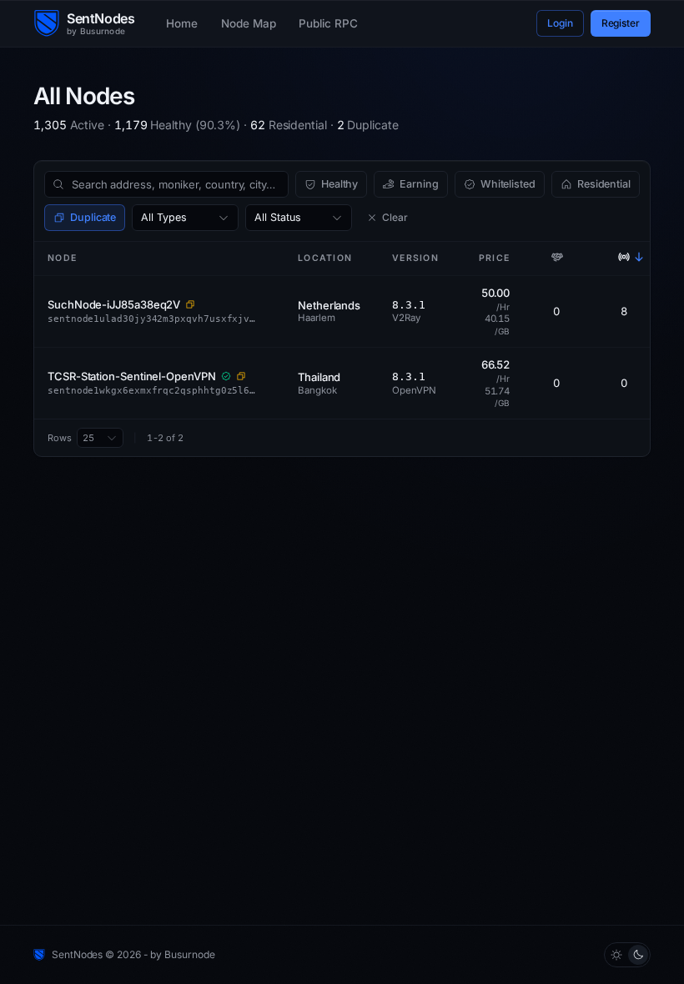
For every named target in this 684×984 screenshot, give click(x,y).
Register (620, 23)
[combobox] (185, 217)
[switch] (627, 954)
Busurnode (189, 954)
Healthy (339, 184)
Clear (395, 217)
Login (560, 23)
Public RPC (328, 23)
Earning (419, 184)
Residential (604, 184)
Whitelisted (508, 184)
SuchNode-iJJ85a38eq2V (114, 304)
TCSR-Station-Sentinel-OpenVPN (132, 376)
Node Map (248, 23)
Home (182, 23)
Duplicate (93, 217)
